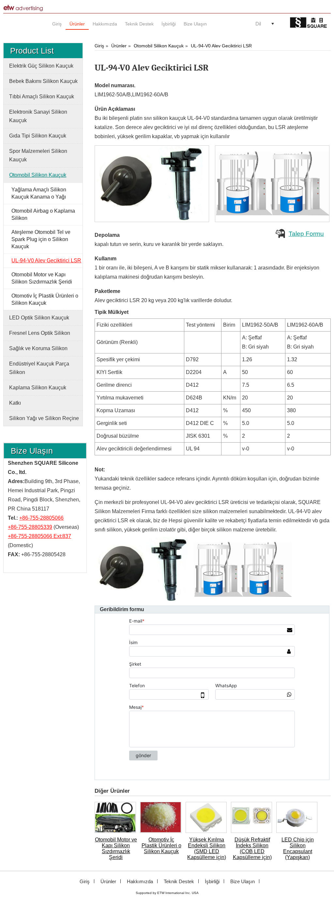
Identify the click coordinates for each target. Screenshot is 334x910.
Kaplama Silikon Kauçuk (37, 387)
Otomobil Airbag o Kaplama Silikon (43, 214)
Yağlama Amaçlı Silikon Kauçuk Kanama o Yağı (38, 193)
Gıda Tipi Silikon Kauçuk (37, 135)
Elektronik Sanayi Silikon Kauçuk (38, 116)
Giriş (99, 45)
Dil (258, 23)
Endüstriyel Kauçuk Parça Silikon (39, 368)
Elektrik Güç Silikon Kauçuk (41, 66)
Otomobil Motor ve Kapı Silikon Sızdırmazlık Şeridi (116, 848)
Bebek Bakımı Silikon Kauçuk (43, 81)
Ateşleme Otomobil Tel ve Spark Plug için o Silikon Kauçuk (40, 239)
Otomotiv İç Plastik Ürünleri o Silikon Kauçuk (161, 845)
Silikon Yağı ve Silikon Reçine (44, 418)
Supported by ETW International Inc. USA (167, 893)
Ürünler (119, 45)
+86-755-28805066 (41, 518)
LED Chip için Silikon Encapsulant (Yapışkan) (297, 848)
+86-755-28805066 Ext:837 (39, 536)
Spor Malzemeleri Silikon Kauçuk (38, 155)
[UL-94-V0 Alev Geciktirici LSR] (152, 183)
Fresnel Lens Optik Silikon (39, 333)
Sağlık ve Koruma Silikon (38, 348)
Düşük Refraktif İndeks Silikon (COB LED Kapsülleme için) (252, 848)
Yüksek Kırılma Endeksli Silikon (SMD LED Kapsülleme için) (206, 848)
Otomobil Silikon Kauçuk (159, 45)
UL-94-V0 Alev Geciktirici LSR (221, 45)
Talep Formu (306, 233)
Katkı (15, 403)
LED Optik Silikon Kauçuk (39, 317)
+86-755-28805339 (30, 527)
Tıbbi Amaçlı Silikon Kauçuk (41, 96)
